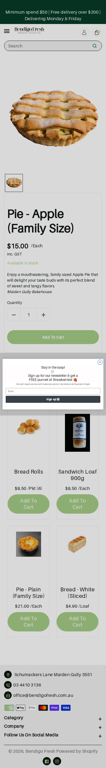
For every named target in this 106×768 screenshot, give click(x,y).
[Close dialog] (100, 362)
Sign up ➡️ (53, 399)
